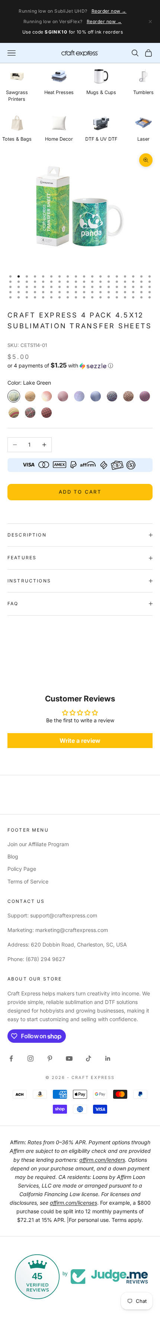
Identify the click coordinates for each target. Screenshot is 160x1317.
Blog (12, 856)
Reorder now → (109, 11)
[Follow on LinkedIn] (108, 1058)
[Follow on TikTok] (88, 1058)
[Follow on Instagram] (30, 1058)
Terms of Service (27, 881)
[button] (80, 365)
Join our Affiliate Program (38, 844)
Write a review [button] (80, 740)
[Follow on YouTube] (69, 1058)
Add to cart (80, 492)
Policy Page (21, 869)
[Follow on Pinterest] (50, 1058)
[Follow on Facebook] (11, 1058)
